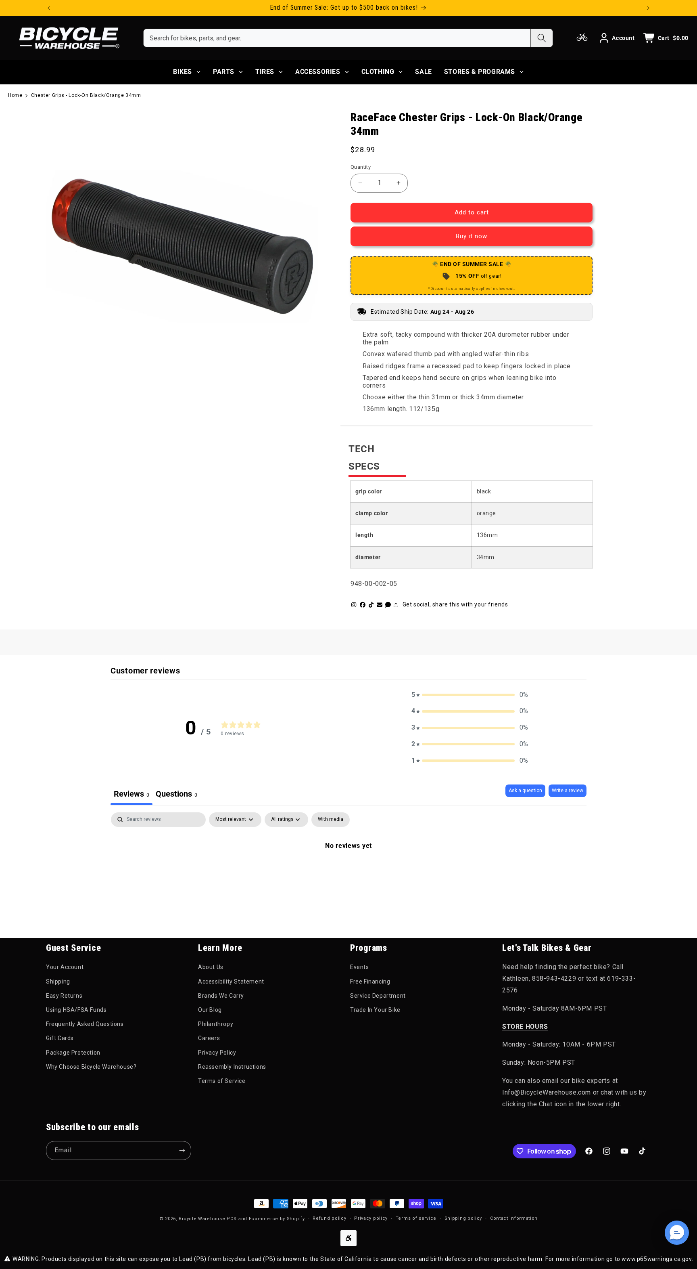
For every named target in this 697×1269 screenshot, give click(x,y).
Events (359, 967)
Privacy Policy (217, 1052)
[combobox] (337, 38)
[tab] (176, 794)
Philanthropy (215, 1024)
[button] (469, 695)
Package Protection (73, 1052)
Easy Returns (64, 995)
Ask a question (525, 790)
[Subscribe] (182, 1150)
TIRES (264, 72)
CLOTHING (377, 72)
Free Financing (370, 981)
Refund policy (329, 1218)
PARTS (223, 72)
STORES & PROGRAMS (479, 72)
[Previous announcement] (49, 8)
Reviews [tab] (131, 794)
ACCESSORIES (317, 72)
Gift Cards (60, 1038)
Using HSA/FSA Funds (76, 1010)
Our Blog (210, 1010)
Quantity (361, 167)
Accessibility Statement (231, 981)
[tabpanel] (348, 873)
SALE (423, 72)
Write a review (567, 790)
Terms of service (416, 1218)
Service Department (378, 995)
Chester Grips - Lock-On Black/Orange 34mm (86, 95)
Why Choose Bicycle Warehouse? (91, 1066)
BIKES (182, 72)
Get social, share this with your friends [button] (455, 604)
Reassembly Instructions (232, 1066)
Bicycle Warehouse (202, 1218)
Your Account (64, 967)
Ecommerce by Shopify (277, 1218)
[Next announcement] (648, 8)
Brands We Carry (221, 995)
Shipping (58, 981)
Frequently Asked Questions (85, 1024)
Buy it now (471, 236)
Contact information (514, 1218)
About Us (210, 967)
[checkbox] (330, 819)
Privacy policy (371, 1218)
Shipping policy (463, 1218)
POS (232, 1218)
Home (15, 95)
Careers (209, 1038)
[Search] (541, 38)
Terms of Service (222, 1081)
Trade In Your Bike (375, 1010)
